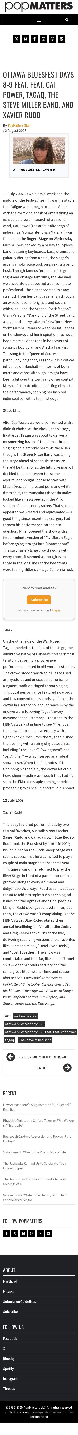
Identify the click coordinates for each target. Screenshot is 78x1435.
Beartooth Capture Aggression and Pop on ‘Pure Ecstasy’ (37, 1138)
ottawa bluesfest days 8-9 (24, 1024)
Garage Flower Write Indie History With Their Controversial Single (35, 1197)
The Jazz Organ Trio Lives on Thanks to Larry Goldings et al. (34, 1181)
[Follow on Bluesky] (25, 39)
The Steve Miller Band (35, 1040)
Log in (56, 610)
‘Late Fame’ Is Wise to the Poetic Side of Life (34, 1152)
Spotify (8, 1368)
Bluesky (9, 1358)
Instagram (10, 1378)
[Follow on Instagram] (43, 39)
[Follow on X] (16, 39)
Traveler (41, 1067)
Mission (8, 1291)
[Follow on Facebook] (34, 39)
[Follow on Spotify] (61, 39)
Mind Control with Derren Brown (42, 1057)
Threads (9, 1388)
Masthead (10, 1281)
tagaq (9, 1040)
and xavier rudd (25, 1016)
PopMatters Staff (19, 125)
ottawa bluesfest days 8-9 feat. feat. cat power (40, 1032)
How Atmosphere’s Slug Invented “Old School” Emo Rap (37, 1107)
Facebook (10, 1338)
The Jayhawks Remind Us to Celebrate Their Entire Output (34, 1165)
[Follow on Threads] (52, 39)
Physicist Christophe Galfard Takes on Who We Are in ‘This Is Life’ (38, 1123)
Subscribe (39, 600)
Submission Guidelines (19, 1301)
